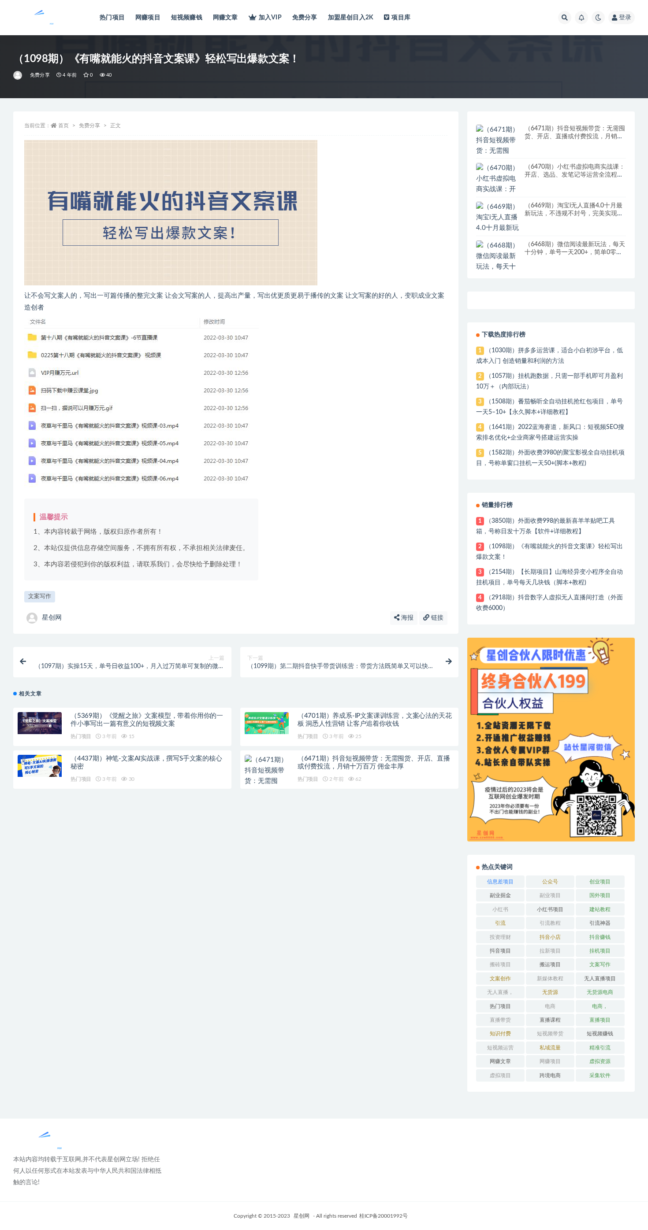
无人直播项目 (600, 978)
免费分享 (304, 18)
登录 (625, 18)
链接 (436, 618)
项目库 (400, 18)
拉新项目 (550, 950)
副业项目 (550, 895)
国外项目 (600, 895)
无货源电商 (600, 992)
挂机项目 (600, 950)
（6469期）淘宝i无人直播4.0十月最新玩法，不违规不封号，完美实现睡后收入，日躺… (574, 214)
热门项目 (112, 18)
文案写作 (39, 596)
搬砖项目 (500, 964)
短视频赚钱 (186, 18)
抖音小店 (550, 937)
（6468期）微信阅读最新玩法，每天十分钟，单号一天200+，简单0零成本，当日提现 (575, 252)
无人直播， (500, 992)
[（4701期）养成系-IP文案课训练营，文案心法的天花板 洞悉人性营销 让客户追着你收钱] (267, 723)
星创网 (52, 617)
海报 (406, 618)
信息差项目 (500, 881)
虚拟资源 (600, 1061)
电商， (600, 1006)
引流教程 (550, 923)
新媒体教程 (550, 978)
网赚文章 (225, 18)
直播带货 (500, 1020)
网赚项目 (147, 18)
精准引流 (600, 1047)
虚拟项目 (500, 1075)
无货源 (550, 992)
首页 (63, 125)
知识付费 (500, 1033)
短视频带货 (550, 1033)
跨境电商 (550, 1075)
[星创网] (18, 75)
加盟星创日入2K (351, 18)
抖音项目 (500, 950)
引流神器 (600, 923)
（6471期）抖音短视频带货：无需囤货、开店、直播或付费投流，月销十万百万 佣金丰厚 (575, 137)
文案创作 (500, 978)
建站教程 (600, 909)
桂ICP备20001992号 (383, 1216)
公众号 (550, 881)
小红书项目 (550, 909)
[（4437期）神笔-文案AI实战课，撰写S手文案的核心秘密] (40, 766)
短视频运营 (500, 1047)
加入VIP (270, 18)
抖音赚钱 (600, 937)
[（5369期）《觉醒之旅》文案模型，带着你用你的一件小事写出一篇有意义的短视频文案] (40, 723)
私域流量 (550, 1047)
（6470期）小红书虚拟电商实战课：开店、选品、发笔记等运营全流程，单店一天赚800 (575, 175)
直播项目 (600, 1020)
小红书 (500, 909)
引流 (500, 923)
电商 (550, 1006)
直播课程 (550, 1020)
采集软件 (600, 1075)
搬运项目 (550, 964)
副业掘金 (500, 895)
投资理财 (500, 937)
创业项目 (600, 881)
